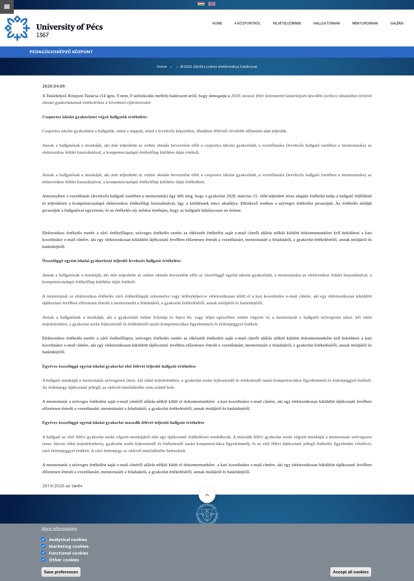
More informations (59, 528)
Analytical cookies (68, 539)
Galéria (397, 23)
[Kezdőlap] (53, 27)
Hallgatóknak (326, 23)
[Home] (207, 514)
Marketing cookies (69, 546)
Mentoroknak (365, 23)
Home (217, 23)
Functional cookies (68, 553)
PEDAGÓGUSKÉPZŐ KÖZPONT (61, 52)
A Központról (247, 23)
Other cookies (64, 559)
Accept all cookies (351, 571)
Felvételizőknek (287, 23)
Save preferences (61, 571)
